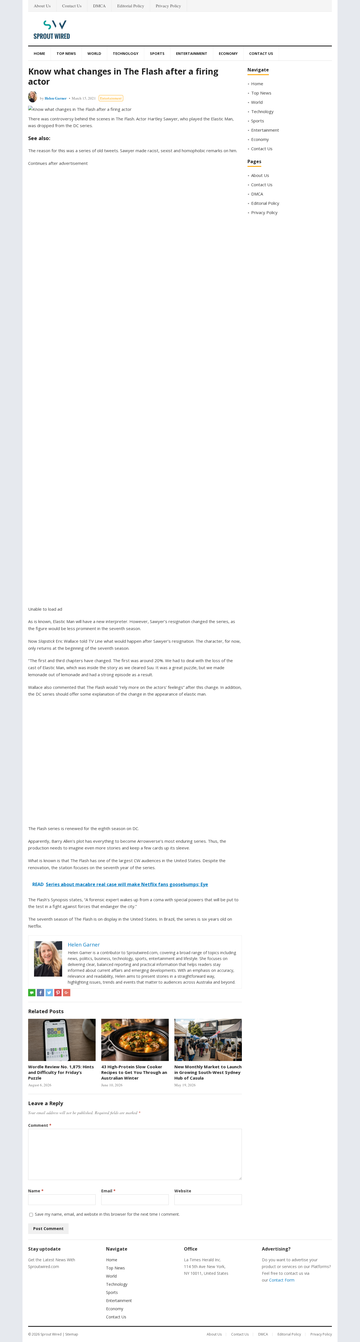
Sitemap (71, 1334)
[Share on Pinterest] (58, 992)
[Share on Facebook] (40, 992)
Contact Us (72, 5)
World (94, 53)
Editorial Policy (130, 5)
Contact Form (281, 1280)
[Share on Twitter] (49, 992)
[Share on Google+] (66, 992)
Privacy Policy (168, 5)
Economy (228, 53)
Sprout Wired (51, 1334)
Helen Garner (56, 98)
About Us (42, 5)
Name (36, 1190)
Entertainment (191, 53)
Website (182, 1190)
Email (108, 1190)
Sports (157, 53)
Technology (125, 53)
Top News (66, 53)
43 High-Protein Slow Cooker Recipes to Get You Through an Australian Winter (134, 1072)
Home (39, 53)
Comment (39, 1125)
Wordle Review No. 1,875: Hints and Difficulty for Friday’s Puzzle (61, 1072)
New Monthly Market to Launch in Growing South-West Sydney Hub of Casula (208, 1072)
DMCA (99, 5)
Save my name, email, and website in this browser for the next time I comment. (107, 1214)
